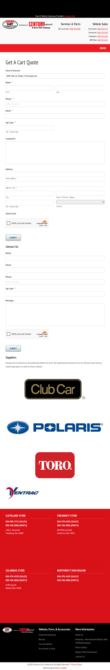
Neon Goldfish (61, 667)
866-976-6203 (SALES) (67, 521)
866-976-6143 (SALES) (67, 576)
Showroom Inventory (47, 634)
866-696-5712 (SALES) (16, 521)
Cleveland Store (16, 515)
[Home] (27, 26)
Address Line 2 (11, 188)
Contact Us (80, 656)
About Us (79, 634)
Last (57, 92)
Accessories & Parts (47, 648)
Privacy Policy (76, 664)
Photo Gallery (81, 647)
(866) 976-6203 (102, 32)
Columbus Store (15, 570)
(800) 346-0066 (75, 29)
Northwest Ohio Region (71, 570)
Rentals (42, 639)
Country (59, 206)
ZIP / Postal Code (12, 132)
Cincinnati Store (67, 515)
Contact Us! (69, 16)
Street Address (11, 178)
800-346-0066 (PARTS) (16, 525)
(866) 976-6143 (102, 40)
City (7, 197)
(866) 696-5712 (102, 29)
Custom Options (45, 643)
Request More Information (86, 652)
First (7, 92)
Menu (103, 48)
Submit (13, 237)
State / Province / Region (65, 197)
